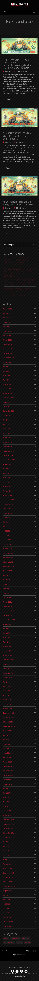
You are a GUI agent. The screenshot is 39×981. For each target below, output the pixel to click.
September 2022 (9, 513)
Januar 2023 (7, 495)
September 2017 (9, 780)
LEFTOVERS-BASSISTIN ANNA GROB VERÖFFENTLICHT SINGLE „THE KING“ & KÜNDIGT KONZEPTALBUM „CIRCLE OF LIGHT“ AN (18, 261)
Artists (6, 938)
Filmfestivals (15, 938)
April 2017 (6, 802)
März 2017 (7, 806)
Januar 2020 (7, 655)
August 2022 (7, 517)
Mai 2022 (6, 531)
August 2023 (7, 464)
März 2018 (7, 753)
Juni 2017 (6, 793)
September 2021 (9, 566)
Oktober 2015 (8, 882)
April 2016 (6, 855)
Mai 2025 (6, 375)
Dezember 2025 (8, 344)
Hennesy (8, 71)
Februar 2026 (7, 335)
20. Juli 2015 (20, 142)
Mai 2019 (6, 691)
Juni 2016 (6, 846)
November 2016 (8, 824)
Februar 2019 (7, 704)
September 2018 (9, 726)
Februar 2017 (7, 811)
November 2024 (8, 402)
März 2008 (7, 926)
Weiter (8, 99)
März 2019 (7, 700)
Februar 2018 (7, 757)
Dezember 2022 (8, 500)
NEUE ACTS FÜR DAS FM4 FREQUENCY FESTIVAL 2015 (18, 203)
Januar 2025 (7, 393)
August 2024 (7, 415)
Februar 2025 (7, 389)
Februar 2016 (7, 864)
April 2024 (6, 433)
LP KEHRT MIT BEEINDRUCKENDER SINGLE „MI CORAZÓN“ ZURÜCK (18, 290)
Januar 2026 (7, 340)
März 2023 (7, 486)
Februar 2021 (7, 597)
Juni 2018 (6, 740)
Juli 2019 (6, 682)
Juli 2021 (6, 575)
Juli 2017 (6, 788)
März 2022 (7, 540)
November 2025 (8, 349)
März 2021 (7, 593)
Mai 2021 (6, 584)
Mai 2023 (6, 478)
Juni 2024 (6, 424)
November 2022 (8, 504)
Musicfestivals (9, 942)
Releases (27, 942)
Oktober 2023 (8, 455)
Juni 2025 (6, 371)
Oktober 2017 (8, 775)
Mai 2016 (6, 851)
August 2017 (7, 784)
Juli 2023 (6, 469)
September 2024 (9, 411)
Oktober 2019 (8, 668)
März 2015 (7, 913)
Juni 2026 (6, 318)
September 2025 (9, 358)
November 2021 (8, 557)
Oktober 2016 (8, 828)
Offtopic (19, 942)
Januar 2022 (7, 549)
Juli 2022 (6, 522)
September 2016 (9, 833)
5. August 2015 (21, 71)
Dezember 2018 (8, 713)
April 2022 (6, 535)
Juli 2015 (6, 895)
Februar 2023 (7, 491)
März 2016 (7, 859)
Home (19, 29)
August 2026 (7, 309)
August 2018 (7, 731)
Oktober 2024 (8, 406)
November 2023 (8, 451)
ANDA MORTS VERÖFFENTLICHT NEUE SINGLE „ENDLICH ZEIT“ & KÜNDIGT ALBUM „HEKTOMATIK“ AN (20, 282)
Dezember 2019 (8, 660)
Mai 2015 (6, 904)
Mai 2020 (6, 637)
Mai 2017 (6, 797)
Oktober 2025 (8, 353)
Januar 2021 (7, 602)
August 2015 (7, 891)
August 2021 (7, 571)
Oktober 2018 (8, 722)
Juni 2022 (6, 526)
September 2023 (9, 460)
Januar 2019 (7, 709)
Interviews (25, 938)
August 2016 (7, 837)
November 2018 (8, 717)
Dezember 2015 (8, 873)
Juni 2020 (6, 633)
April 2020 (6, 642)
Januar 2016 (7, 868)
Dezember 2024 (8, 398)
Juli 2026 (6, 313)
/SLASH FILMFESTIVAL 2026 (15, 296)
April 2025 (6, 380)
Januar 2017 (7, 815)
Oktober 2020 (8, 615)
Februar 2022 (7, 544)
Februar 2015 (7, 917)
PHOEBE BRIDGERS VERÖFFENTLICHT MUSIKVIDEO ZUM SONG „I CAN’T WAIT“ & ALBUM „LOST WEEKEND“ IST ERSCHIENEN (19, 272)
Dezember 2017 (8, 766)
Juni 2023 (6, 473)
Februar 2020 (7, 651)
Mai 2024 (6, 429)
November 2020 (8, 611)
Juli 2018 (6, 735)
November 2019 (8, 664)
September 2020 (9, 620)
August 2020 (7, 624)
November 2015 (8, 877)
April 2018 (6, 748)
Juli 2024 (6, 420)
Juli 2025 (6, 367)
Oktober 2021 (8, 562)
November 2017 (8, 771)
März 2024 (7, 438)
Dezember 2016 (8, 820)
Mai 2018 (6, 744)
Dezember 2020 (8, 606)
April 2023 (6, 482)
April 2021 (6, 589)
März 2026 (7, 331)
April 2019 (6, 695)
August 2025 (7, 362)
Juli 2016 (6, 842)
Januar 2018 (7, 762)
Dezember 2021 (8, 553)
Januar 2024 (7, 442)
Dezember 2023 (8, 446)
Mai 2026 (6, 322)
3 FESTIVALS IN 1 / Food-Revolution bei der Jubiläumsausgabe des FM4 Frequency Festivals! (17, 64)
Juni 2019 (6, 686)
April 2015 (6, 908)
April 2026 (6, 327)
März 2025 (7, 384)
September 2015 (9, 886)
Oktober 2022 (8, 509)
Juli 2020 (6, 628)
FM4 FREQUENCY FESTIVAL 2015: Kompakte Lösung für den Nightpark (18, 136)
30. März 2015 (21, 208)
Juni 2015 (6, 899)
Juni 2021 (6, 580)
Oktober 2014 (8, 922)
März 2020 (7, 646)
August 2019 (7, 677)
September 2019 (9, 673)
